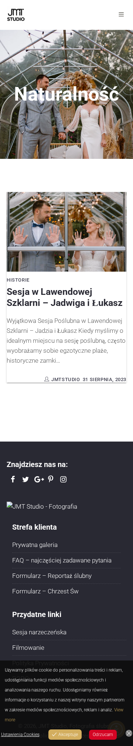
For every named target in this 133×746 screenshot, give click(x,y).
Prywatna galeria (35, 544)
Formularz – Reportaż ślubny (52, 575)
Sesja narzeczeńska (39, 632)
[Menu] (122, 15)
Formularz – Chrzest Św (45, 591)
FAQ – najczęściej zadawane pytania (62, 560)
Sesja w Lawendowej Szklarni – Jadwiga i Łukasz (65, 297)
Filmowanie (28, 647)
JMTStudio (65, 379)
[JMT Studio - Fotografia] (42, 506)
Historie (18, 280)
